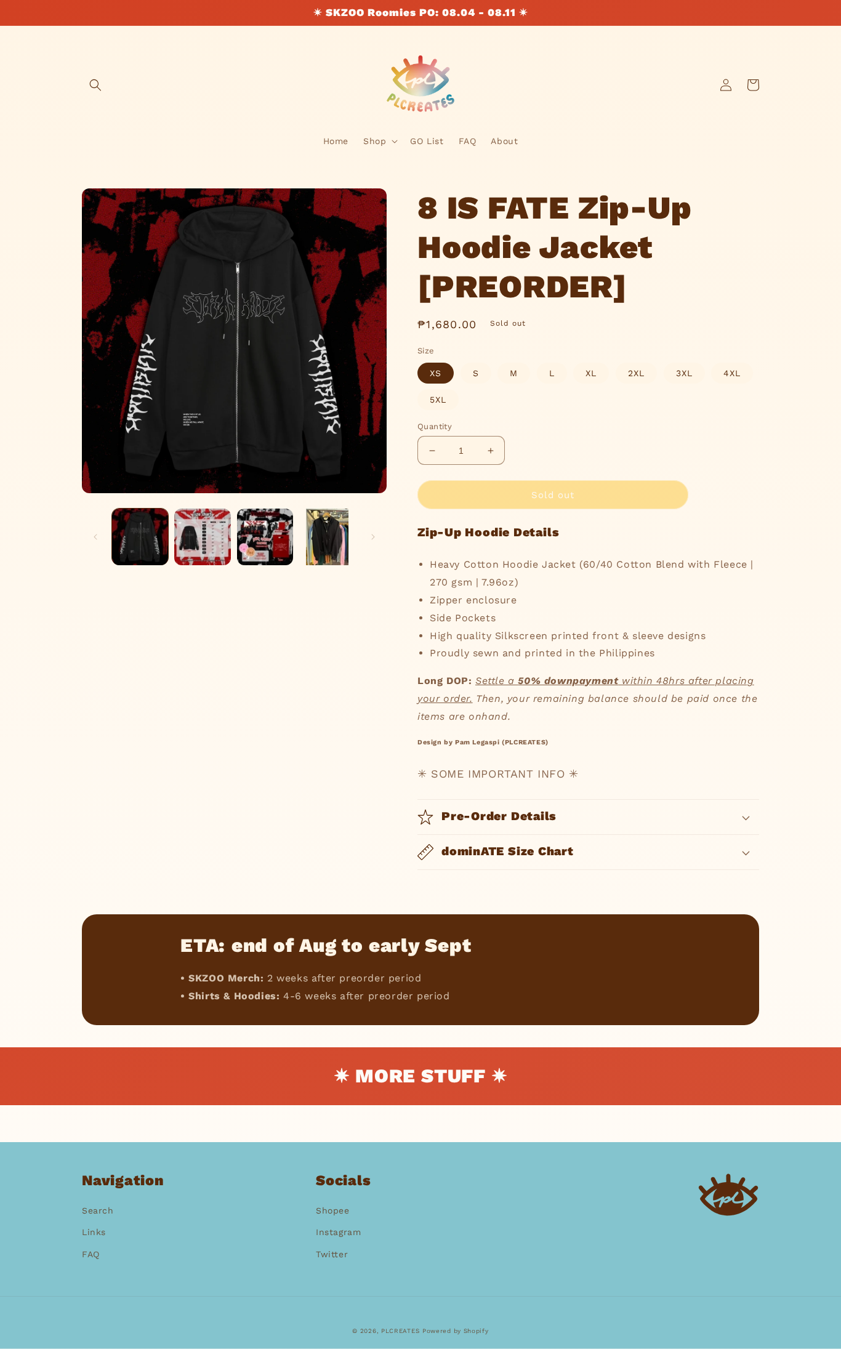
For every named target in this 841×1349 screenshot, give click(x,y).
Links (94, 1232)
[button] (95, 85)
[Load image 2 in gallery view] (202, 537)
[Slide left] (95, 536)
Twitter (332, 1254)
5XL (438, 400)
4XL (732, 373)
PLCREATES (400, 1330)
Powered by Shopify (455, 1330)
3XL (684, 373)
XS (435, 373)
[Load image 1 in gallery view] (140, 537)
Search (98, 1210)
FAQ (91, 1254)
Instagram (338, 1232)
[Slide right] (373, 536)
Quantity (434, 426)
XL (591, 373)
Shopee (333, 1210)
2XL (636, 373)
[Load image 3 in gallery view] (265, 537)
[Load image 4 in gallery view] (327, 537)
